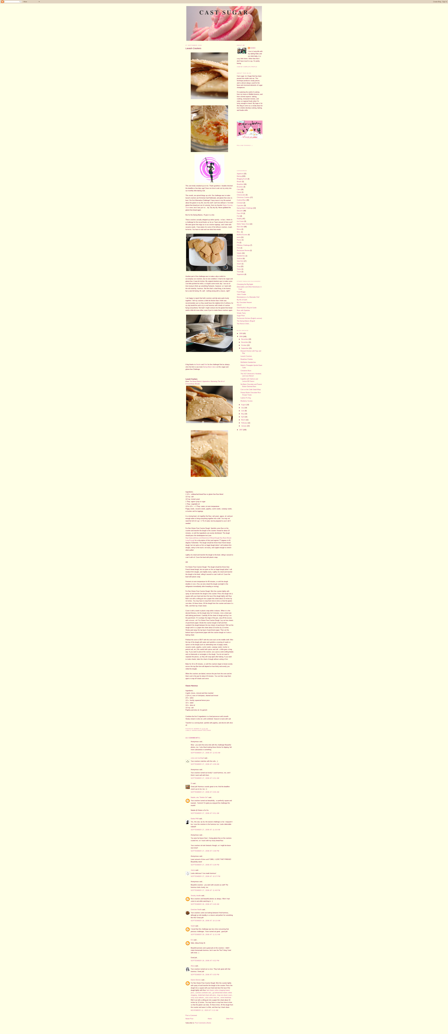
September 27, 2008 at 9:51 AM (205, 813)
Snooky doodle (196, 895)
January (244, 426)
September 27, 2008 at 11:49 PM (205, 890)
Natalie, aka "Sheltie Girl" (199, 797)
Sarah (193, 926)
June (243, 411)
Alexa (193, 966)
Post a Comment (191, 1015)
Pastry (239, 240)
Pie (238, 242)
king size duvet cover (224, 995)
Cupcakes (240, 205)
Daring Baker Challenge (201, 730)
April (243, 417)
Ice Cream (240, 221)
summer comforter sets (203, 993)
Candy (239, 192)
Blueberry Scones (247, 401)
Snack (239, 264)
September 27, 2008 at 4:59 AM (205, 764)
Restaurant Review (243, 250)
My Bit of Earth (242, 300)
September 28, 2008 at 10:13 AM (205, 921)
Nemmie (253, 48)
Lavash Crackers (193, 48)
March (243, 420)
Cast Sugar (224, 12)
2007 (241, 430)
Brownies (240, 187)
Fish (238, 216)
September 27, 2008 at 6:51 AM (205, 778)
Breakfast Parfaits (247, 359)
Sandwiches (241, 256)
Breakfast (240, 184)
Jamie (193, 870)
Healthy (239, 219)
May (243, 414)
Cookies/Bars (241, 200)
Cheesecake (241, 195)
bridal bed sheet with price (207, 995)
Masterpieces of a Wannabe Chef (248, 297)
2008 (241, 336)
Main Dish (240, 227)
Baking (239, 176)
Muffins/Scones (242, 234)
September (245, 348)
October (244, 345)
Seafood (239, 258)
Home (210, 1019)
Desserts (240, 211)
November (244, 342)
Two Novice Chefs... (243, 324)
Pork (238, 248)
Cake (238, 189)
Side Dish (240, 261)
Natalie (198, 364)
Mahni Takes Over (243, 224)
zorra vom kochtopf (197, 758)
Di (191, 783)
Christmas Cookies (243, 197)
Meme (239, 229)
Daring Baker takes (209, 367)
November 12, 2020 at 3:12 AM (204, 1010)
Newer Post (189, 1019)
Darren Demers (196, 980)
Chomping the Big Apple (245, 284)
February (244, 423)
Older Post (229, 1019)
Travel (239, 272)
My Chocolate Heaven (244, 302)
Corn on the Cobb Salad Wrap (251, 389)
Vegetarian (240, 274)
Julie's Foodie (241, 294)
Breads (239, 181)
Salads (239, 253)
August (243, 405)
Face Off (240, 213)
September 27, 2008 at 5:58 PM (205, 851)
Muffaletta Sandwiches (248, 362)
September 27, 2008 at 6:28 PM (205, 865)
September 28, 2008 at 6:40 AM (205, 904)
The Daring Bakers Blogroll (246, 321)
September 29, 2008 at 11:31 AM (205, 934)
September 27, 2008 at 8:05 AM (205, 792)
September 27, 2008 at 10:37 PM (205, 876)
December (244, 339)
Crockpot (240, 203)
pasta (239, 237)
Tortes (239, 269)
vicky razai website (197, 997)
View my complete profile (247, 66)
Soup (238, 266)
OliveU (239, 305)
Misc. (239, 232)
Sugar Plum (241, 315)
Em (192, 940)
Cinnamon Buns (246, 371)
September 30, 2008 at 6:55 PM (205, 974)
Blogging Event (242, 179)
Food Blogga (241, 292)
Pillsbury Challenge (243, 245)
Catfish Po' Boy (246, 398)
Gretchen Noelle (196, 909)
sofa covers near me (212, 997)
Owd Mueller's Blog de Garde (246, 308)
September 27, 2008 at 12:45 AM (205, 753)
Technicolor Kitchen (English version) (249, 318)
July (242, 408)
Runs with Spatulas (243, 310)
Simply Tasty (241, 313)
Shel (205, 364)
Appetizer (240, 174)
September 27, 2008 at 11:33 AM (205, 830)
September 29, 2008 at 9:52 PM (205, 960)
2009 (241, 333)
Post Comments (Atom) (203, 1023)
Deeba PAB (195, 819)
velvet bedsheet (225, 997)
